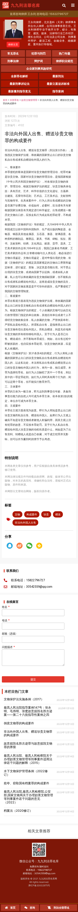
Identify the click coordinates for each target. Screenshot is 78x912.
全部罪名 (14, 100)
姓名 (6, 607)
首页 (5, 100)
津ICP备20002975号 (39, 885)
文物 (17, 514)
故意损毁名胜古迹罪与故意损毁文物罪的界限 (28, 745)
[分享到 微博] (19, 546)
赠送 (58, 514)
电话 (6, 620)
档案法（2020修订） (18, 810)
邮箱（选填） (10, 633)
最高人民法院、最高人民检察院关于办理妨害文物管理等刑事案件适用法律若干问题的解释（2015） (28, 759)
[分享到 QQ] (10, 546)
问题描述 (8, 647)
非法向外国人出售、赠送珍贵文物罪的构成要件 (28, 733)
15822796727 (44, 869)
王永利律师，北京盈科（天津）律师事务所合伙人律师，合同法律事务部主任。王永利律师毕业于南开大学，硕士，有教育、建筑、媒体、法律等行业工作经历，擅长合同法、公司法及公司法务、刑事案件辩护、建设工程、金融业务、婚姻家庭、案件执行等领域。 (52, 33)
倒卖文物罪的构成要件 (19, 723)
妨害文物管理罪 (29, 100)
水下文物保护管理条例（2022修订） (26, 773)
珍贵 (46, 514)
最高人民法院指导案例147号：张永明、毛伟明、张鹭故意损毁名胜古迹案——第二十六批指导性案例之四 (28, 711)
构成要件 (32, 514)
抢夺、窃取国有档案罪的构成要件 (26, 783)
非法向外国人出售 (25, 522)
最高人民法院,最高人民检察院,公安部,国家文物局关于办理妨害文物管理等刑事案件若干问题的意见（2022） (28, 797)
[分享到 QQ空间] (39, 546)
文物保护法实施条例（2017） (24, 699)
